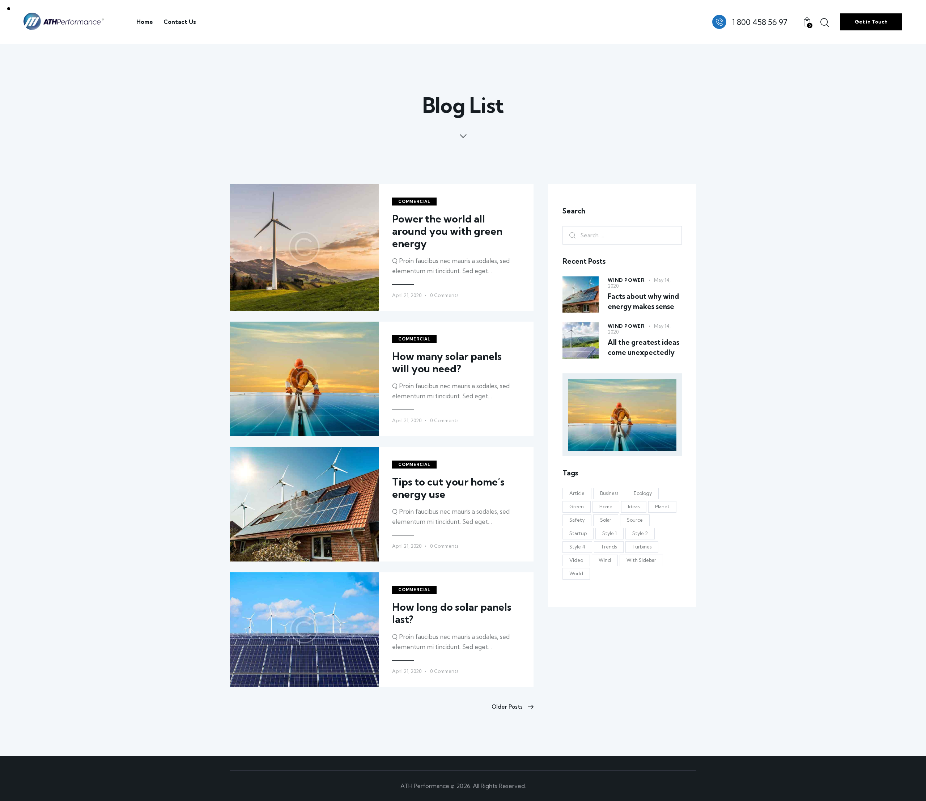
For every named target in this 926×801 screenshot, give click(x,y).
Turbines (641, 547)
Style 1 (609, 534)
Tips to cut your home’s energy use (448, 488)
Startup (578, 534)
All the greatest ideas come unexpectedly (643, 347)
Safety (577, 520)
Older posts (507, 706)
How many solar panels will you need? (447, 362)
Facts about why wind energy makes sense (643, 301)
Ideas (634, 507)
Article (577, 493)
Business (609, 493)
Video (576, 560)
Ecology (643, 493)
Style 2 (640, 534)
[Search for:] (622, 235)
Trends (609, 547)
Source (635, 520)
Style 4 (577, 547)
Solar (605, 520)
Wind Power (626, 280)
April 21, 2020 (406, 295)
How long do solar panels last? (451, 613)
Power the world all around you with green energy (447, 231)
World (576, 574)
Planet (662, 507)
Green (576, 507)
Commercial (414, 201)
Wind (605, 560)
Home (605, 507)
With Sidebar (641, 560)
